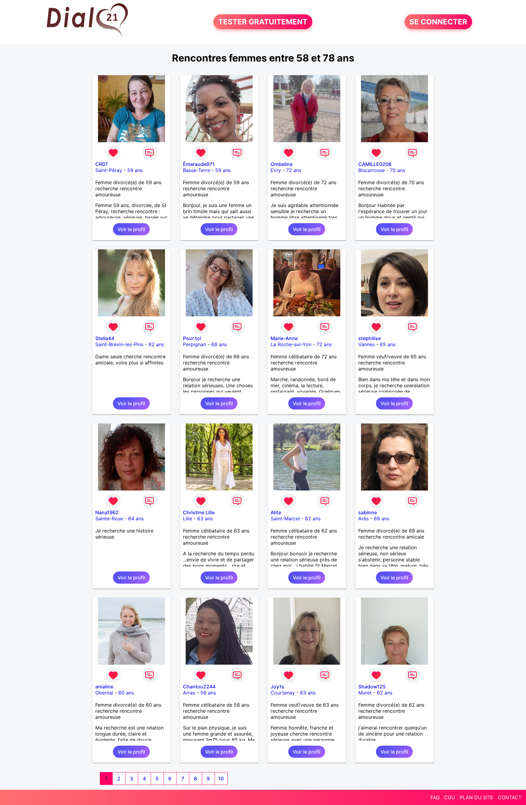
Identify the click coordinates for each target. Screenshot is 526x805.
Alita (276, 512)
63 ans (205, 518)
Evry (276, 170)
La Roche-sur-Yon (291, 344)
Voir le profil (131, 229)
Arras (189, 693)
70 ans (397, 170)
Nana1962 (107, 512)
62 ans (156, 344)
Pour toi (192, 338)
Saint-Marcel (285, 518)
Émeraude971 (199, 164)
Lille (187, 518)
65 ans (387, 344)
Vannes (366, 344)
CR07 (101, 164)
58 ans (208, 693)
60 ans (126, 693)
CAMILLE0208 (374, 164)
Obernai (104, 693)
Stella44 (104, 338)
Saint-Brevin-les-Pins (119, 344)
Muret (365, 693)
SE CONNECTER (438, 21)
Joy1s (277, 687)
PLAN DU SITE (476, 797)
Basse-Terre (196, 170)
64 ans (136, 518)
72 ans (293, 170)
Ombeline (282, 164)
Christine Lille (199, 512)
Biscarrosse (371, 170)
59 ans (135, 170)
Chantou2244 (199, 687)
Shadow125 (372, 687)
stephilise (369, 338)
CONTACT (509, 797)
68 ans (219, 344)
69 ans (381, 518)
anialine (104, 687)
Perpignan (194, 344)
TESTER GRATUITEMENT (262, 21)
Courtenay (283, 693)
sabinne (367, 512)
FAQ (435, 797)
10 (221, 778)
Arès (363, 518)
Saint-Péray (108, 170)
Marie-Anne (284, 338)
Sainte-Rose (109, 518)
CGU (449, 797)
